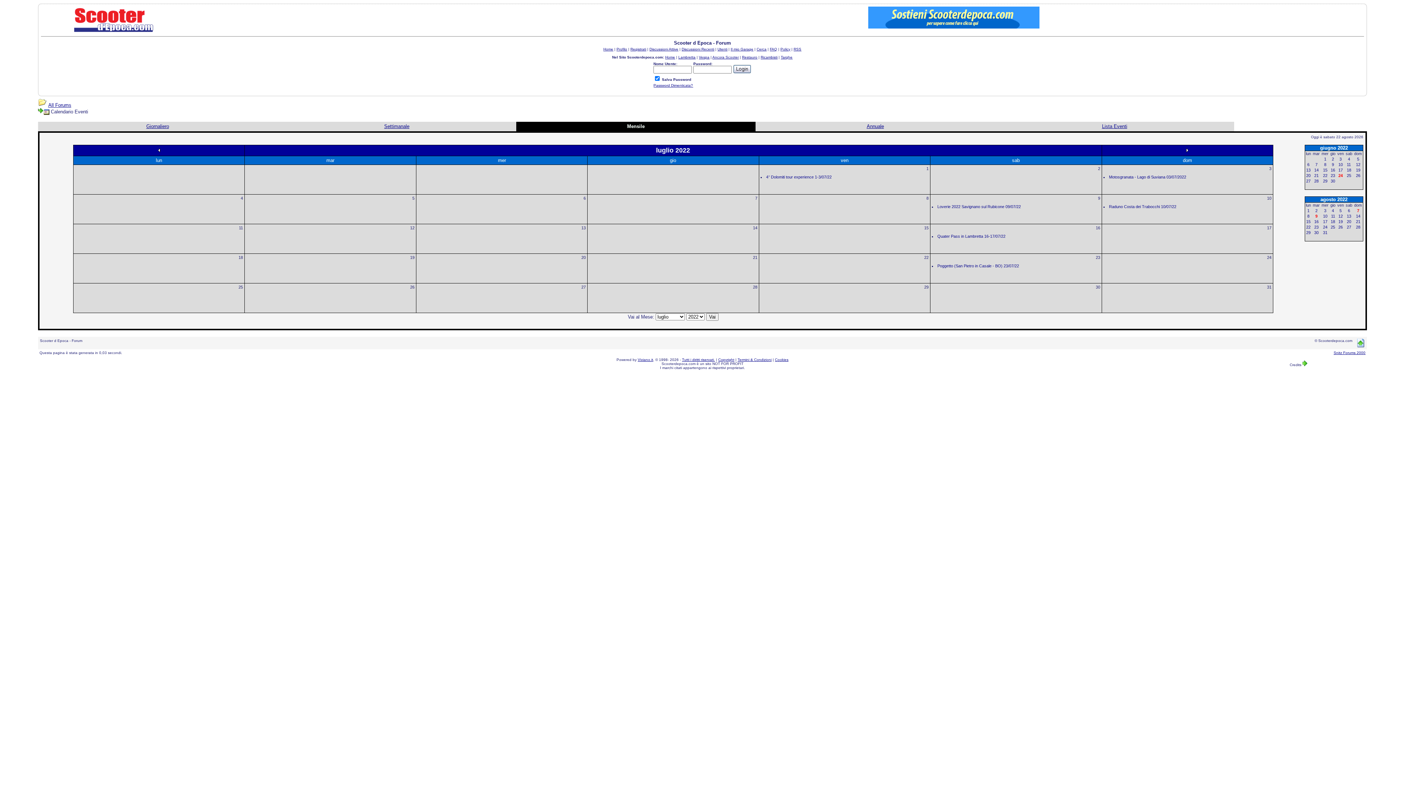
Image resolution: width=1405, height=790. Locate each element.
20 (583, 257)
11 (241, 228)
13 (583, 228)
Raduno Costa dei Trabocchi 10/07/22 (1142, 206)
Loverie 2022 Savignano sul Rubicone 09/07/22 (979, 206)
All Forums (59, 105)
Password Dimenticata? (673, 85)
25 (241, 287)
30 (1098, 287)
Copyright (726, 360)
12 (412, 228)
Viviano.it (645, 360)
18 (241, 257)
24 (1269, 257)
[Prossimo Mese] (1187, 150)
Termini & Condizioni (755, 360)
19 (412, 257)
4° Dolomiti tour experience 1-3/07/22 (799, 177)
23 (1098, 257)
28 (755, 287)
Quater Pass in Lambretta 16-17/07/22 (971, 236)
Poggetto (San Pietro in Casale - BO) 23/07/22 (978, 266)
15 (926, 228)
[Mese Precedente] (159, 150)
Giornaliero (157, 126)
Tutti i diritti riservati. (698, 360)
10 (1269, 198)
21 (755, 257)
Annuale (875, 126)
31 (1269, 287)
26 (412, 287)
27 (583, 287)
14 (755, 228)
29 (926, 287)
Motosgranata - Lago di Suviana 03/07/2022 (1147, 177)
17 (1269, 228)
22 (926, 257)
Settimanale (396, 126)
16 (1098, 228)
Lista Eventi (1114, 126)
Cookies (781, 360)
